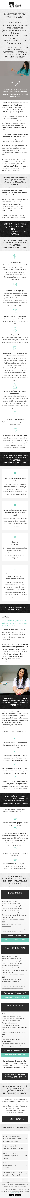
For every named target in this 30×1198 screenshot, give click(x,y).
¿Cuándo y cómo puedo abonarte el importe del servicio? (11, 1155)
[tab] (15, 1138)
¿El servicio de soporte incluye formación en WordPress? (13, 1174)
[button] (15, 936)
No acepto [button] (18, 1195)
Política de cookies (15, 1193)
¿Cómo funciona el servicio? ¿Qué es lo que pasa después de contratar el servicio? (12, 1138)
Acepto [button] (11, 1195)
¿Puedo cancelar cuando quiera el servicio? (13, 1181)
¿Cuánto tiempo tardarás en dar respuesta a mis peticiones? (12, 1165)
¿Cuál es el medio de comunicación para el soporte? (13, 1147)
